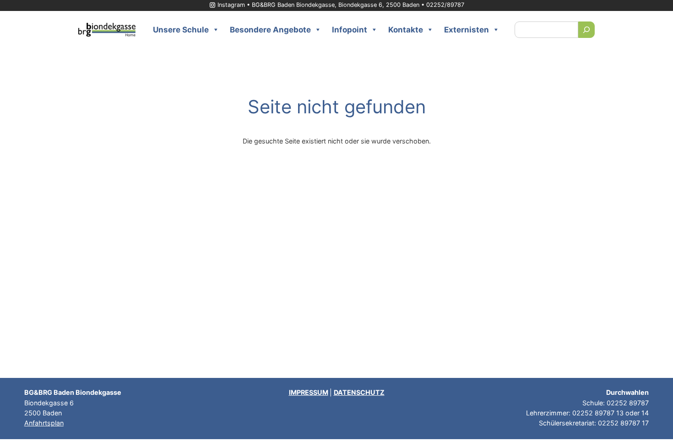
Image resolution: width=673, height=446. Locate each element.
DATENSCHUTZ (359, 392)
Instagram (231, 4)
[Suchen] (586, 29)
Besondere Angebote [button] (270, 29)
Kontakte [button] (405, 29)
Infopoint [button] (349, 29)
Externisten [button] (466, 29)
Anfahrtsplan (44, 423)
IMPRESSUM (308, 392)
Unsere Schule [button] (181, 29)
